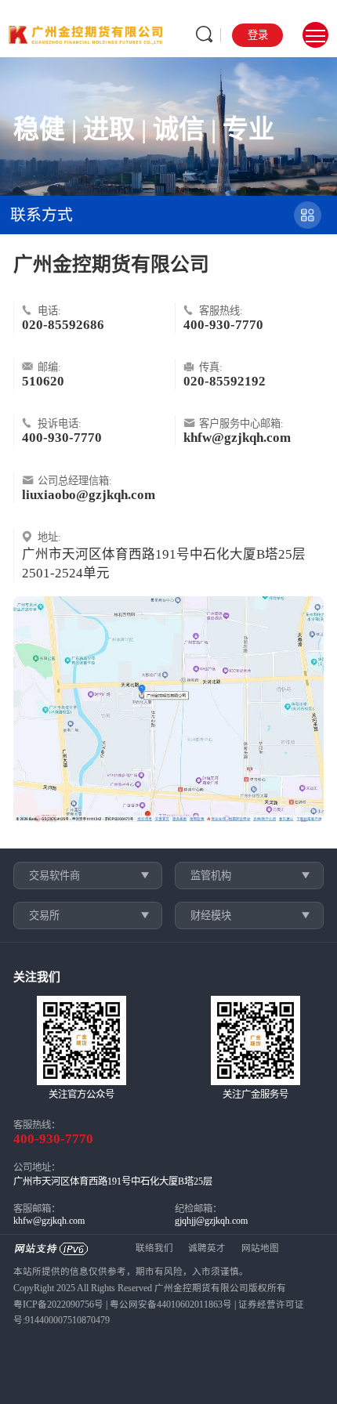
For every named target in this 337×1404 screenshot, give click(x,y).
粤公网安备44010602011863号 (171, 1305)
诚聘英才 (207, 1248)
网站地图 (260, 1248)
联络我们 (154, 1248)
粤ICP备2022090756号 (58, 1305)
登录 (258, 35)
